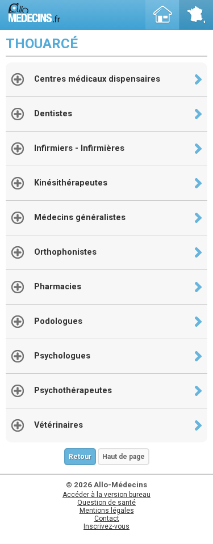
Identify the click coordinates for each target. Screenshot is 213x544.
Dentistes (53, 114)
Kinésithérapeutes (70, 183)
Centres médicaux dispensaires (97, 79)
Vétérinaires (58, 425)
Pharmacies (57, 287)
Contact (106, 518)
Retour (80, 457)
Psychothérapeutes (73, 390)
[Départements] (196, 14)
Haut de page (123, 457)
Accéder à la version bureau (106, 495)
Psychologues (62, 356)
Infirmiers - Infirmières (79, 148)
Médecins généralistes (80, 217)
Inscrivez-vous (106, 526)
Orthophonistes (65, 252)
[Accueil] (162, 14)
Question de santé (106, 503)
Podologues (58, 321)
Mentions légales (107, 511)
